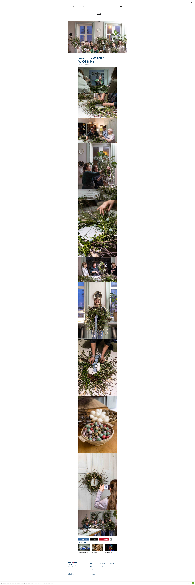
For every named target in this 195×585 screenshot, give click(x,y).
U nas (96, 6)
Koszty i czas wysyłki (92, 571)
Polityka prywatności (92, 569)
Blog (115, 6)
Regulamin (91, 566)
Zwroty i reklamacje (92, 574)
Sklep (74, 6)
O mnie (109, 6)
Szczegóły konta (102, 569)
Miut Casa (81, 55)
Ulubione (101, 574)
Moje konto (101, 566)
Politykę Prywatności (119, 569)
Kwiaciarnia (81, 6)
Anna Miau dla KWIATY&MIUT (83, 552)
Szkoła (89, 6)
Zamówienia (101, 571)
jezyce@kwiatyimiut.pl (71, 574)
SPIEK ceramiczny (94, 552)
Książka (102, 6)
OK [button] (192, 583)
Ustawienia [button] (189, 583)
